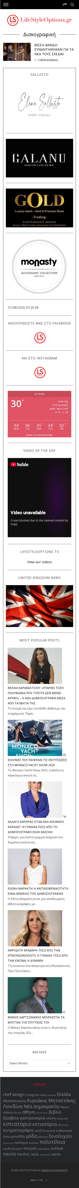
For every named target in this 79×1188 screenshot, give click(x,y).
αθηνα (28, 1112)
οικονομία (8, 1143)
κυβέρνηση (64, 1130)
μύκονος (43, 1136)
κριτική (50, 1130)
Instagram (32, 1095)
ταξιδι (34, 1154)
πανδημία (21, 1143)
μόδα (31, 1136)
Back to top (36, 1180)
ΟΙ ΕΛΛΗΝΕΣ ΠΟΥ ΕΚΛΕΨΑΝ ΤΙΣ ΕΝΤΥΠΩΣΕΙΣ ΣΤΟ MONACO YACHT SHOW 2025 (37, 760)
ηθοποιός (63, 1125)
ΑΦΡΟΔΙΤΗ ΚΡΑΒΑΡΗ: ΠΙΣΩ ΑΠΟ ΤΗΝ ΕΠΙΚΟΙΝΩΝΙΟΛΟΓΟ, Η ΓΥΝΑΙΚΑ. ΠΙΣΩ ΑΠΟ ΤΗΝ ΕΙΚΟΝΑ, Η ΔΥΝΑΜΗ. (38, 955)
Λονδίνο (13, 1106)
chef (7, 1094)
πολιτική (34, 1142)
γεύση (51, 1118)
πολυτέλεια (52, 1142)
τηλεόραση (45, 1154)
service (52, 1095)
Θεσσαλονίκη (14, 1100)
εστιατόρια (44, 1124)
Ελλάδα (64, 1094)
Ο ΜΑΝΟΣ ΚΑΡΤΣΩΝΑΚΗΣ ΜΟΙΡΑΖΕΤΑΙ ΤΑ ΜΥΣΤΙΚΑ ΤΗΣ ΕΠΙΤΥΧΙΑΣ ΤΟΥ (36, 1017)
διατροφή (62, 1118)
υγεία (55, 1154)
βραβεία (11, 1118)
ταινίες (23, 1154)
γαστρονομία (32, 1118)
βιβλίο (55, 1112)
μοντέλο (18, 1136)
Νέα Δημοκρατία (41, 1106)
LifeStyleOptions (48, 60)
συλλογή (57, 1148)
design (18, 1094)
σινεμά (30, 1148)
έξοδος (17, 1112)
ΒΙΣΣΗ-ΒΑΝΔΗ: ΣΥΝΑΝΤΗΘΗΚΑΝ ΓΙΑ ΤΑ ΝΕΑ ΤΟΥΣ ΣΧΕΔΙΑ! (54, 49)
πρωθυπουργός (13, 1148)
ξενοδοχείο (60, 1136)
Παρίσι (64, 1107)
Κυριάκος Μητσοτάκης (51, 1100)
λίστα (6, 1137)
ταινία (9, 1154)
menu (43, 1095)
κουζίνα (40, 1131)
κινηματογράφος (18, 1130)
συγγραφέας (43, 1148)
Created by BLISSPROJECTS (55, 1170)
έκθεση (8, 1112)
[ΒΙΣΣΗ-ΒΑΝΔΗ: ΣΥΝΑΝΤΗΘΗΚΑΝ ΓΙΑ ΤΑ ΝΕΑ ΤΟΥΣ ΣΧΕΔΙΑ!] (17, 52)
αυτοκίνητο (42, 1112)
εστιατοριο (17, 1123)
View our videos (39, 562)
